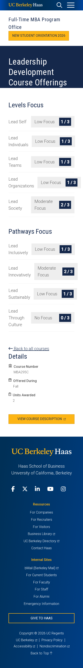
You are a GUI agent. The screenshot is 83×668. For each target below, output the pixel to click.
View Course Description (45, 420)
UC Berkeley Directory (41, 541)
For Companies (41, 512)
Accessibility (24, 646)
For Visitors (41, 527)
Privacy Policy (52, 640)
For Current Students (41, 575)
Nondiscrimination (54, 646)
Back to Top (40, 653)
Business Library (41, 534)
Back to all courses (31, 348)
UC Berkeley (26, 640)
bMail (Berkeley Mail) (41, 568)
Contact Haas (41, 548)
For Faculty (41, 582)
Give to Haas (42, 618)
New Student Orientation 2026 (38, 36)
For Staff (41, 589)
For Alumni (41, 596)
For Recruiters (41, 520)
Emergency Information (41, 604)
